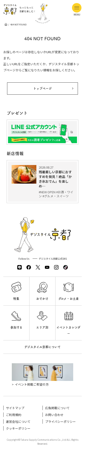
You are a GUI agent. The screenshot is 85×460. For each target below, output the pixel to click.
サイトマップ (15, 408)
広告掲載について (57, 408)
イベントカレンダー (68, 330)
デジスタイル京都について (42, 346)
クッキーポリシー (18, 428)
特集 (16, 298)
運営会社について (18, 421)
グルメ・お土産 (68, 298)
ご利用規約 (13, 414)
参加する (16, 327)
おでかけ (42, 298)
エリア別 (42, 327)
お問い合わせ (54, 414)
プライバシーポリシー (60, 421)
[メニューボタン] (76, 7)
